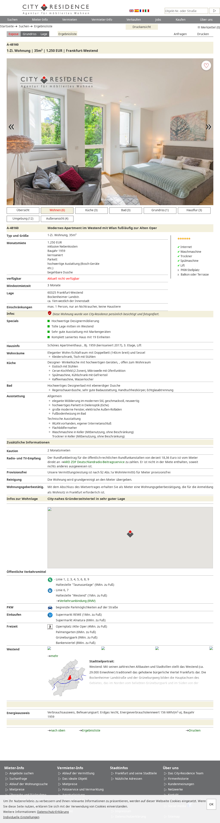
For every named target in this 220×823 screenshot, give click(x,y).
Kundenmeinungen (181, 784)
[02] (103, 648)
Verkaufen (134, 19)
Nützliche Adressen (128, 779)
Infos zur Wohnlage (22, 498)
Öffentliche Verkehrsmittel (26, 572)
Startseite (7, 26)
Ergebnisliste (43, 26)
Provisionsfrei (17, 472)
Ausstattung (16, 396)
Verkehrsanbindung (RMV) (77, 601)
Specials (12, 321)
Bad (9, 385)
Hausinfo (13, 346)
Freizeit (12, 626)
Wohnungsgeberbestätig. (25, 487)
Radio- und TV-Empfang (24, 458)
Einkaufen (14, 614)
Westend (13, 649)
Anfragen (180, 34)
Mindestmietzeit (19, 286)
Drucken (203, 34)
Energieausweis (18, 713)
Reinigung (14, 479)
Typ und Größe (18, 236)
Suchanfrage (18, 779)
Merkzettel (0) (210, 27)
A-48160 (12, 44)
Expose (13, 34)
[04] (211, 648)
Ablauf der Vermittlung (78, 773)
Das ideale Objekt (74, 779)
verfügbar (14, 278)
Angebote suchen (21, 773)
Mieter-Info (40, 19)
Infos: (11, 314)
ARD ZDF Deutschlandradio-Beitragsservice (94, 462)
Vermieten (69, 19)
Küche (11, 363)
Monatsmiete (16, 243)
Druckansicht (142, 27)
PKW (10, 607)
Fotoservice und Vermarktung (83, 789)
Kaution (12, 451)
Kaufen (180, 19)
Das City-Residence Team (185, 773)
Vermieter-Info (102, 19)
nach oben (58, 730)
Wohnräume (15, 353)
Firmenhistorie (178, 779)
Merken (206, 65)
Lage (44, 34)
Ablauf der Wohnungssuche (28, 784)
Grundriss (30, 34)
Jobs (158, 19)
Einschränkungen (19, 307)
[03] (157, 648)
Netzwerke (175, 789)
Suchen (12, 19)
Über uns (206, 19)
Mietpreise (16, 789)
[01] (49, 648)
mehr (54, 656)
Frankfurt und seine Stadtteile (136, 773)
